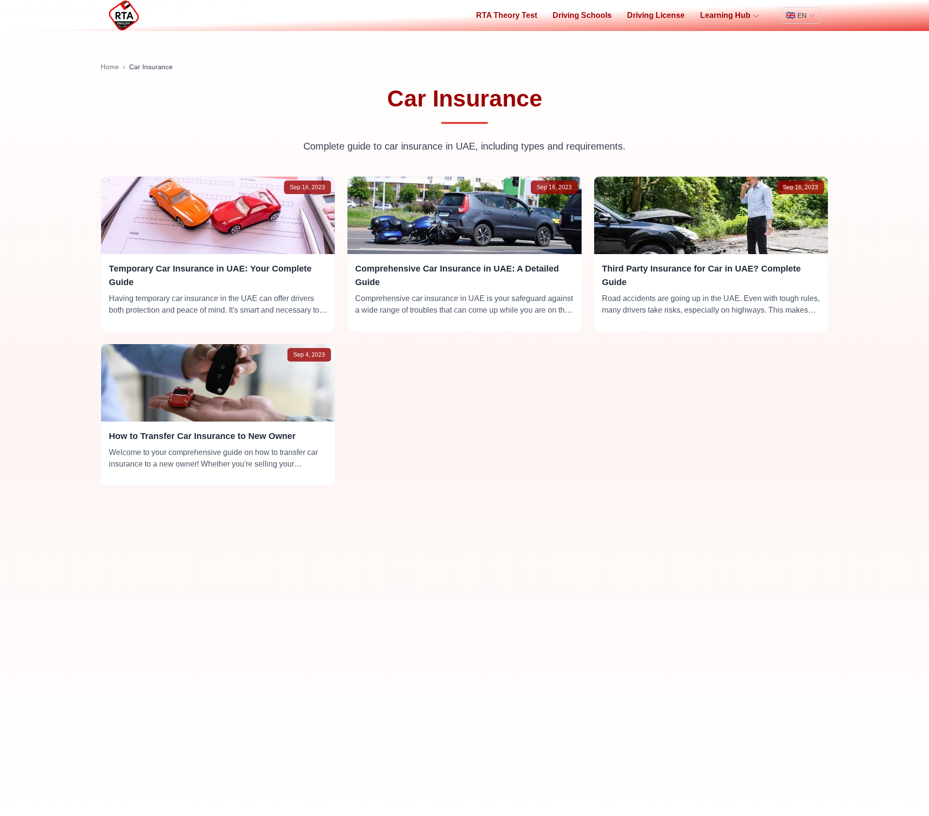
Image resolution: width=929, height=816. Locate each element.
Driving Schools (582, 15)
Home (110, 67)
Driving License (656, 15)
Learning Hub (725, 15)
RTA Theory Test (506, 15)
